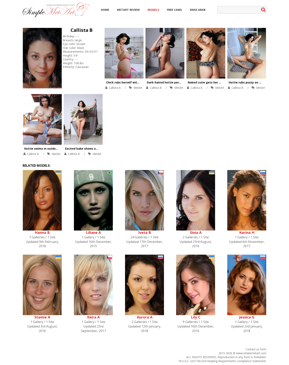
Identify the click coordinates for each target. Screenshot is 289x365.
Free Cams (174, 10)
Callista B (82, 30)
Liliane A (93, 232)
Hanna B (42, 232)
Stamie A (42, 317)
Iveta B (144, 232)
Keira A (93, 317)
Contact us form (256, 349)
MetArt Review (128, 10)
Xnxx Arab (197, 10)
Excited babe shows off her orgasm (90, 148)
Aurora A (144, 317)
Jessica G (246, 317)
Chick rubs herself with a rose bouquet (133, 82)
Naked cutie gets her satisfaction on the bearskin (224, 82)
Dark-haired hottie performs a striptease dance (181, 82)
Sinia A (196, 232)
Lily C (195, 317)
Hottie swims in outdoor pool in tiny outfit (54, 148)
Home (105, 10)
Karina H (246, 232)
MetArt (137, 88)
